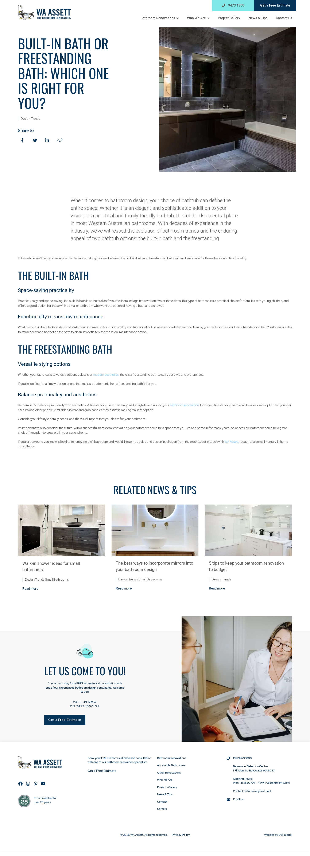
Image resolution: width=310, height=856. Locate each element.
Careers (162, 809)
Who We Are (196, 18)
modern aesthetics (106, 375)
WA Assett (232, 442)
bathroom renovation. (184, 405)
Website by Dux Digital (278, 835)
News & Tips (258, 18)
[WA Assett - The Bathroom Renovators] (44, 12)
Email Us (238, 799)
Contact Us (284, 18)
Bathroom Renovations (157, 18)
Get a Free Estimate (275, 5)
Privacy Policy (181, 835)
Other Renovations (169, 772)
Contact (162, 802)
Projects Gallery (167, 787)
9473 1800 (235, 5)
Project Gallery (229, 18)
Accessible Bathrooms (171, 765)
